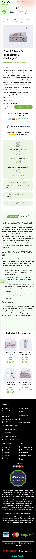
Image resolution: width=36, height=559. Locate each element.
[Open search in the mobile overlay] (29, 13)
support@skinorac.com (18, 8)
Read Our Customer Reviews (18, 132)
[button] (26, 28)
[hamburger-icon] (21, 12)
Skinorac (21, 543)
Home (5, 19)
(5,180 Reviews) (22, 134)
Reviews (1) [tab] (23, 216)
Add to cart (23, 107)
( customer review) (18, 62)
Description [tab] (13, 216)
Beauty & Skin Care (14, 19)
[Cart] (25, 12)
